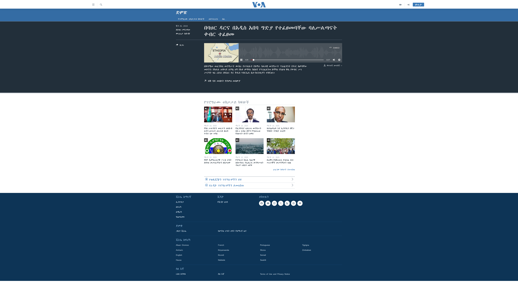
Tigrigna (305, 245)
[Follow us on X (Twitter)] (280, 203)
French (221, 245)
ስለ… (224, 19)
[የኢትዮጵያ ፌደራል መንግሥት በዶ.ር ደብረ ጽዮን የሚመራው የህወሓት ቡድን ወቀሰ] (250, 114)
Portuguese (265, 245)
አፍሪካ (178, 207)
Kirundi (221, 255)
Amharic (179, 250)
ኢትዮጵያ (180, 202)
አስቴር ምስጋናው (183, 30)
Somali (263, 255)
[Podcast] (293, 203)
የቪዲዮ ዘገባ (222, 202)
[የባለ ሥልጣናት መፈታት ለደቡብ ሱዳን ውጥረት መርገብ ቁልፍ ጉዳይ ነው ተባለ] (218, 114)
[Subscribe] (299, 203)
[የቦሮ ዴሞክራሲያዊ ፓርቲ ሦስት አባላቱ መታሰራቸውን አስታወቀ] (218, 146)
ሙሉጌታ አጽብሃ (183, 33)
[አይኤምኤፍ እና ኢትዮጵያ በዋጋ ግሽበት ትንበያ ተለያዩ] (281, 114)
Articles (213, 19)
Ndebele (221, 260)
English (179, 255)
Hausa (178, 260)
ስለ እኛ (221, 274)
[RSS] (287, 203)
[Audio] (409, 5)
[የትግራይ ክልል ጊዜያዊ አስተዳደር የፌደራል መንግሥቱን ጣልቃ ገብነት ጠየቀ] (250, 146)
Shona (263, 250)
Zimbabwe (306, 250)
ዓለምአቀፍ (180, 217)
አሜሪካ (179, 212)
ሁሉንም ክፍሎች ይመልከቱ (284, 170)
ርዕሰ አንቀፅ (181, 274)
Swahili (263, 260)
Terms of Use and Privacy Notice (275, 274)
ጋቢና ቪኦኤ (181, 231)
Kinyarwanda (223, 250)
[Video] (400, 5)
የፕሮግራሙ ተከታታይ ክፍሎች (191, 19)
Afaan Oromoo (182, 245)
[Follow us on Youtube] (267, 203)
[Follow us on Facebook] (261, 203)
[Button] (180, 45)
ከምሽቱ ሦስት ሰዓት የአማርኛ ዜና (232, 231)
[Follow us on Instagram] (274, 203)
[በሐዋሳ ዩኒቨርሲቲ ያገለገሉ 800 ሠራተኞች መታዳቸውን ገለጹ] (281, 146)
